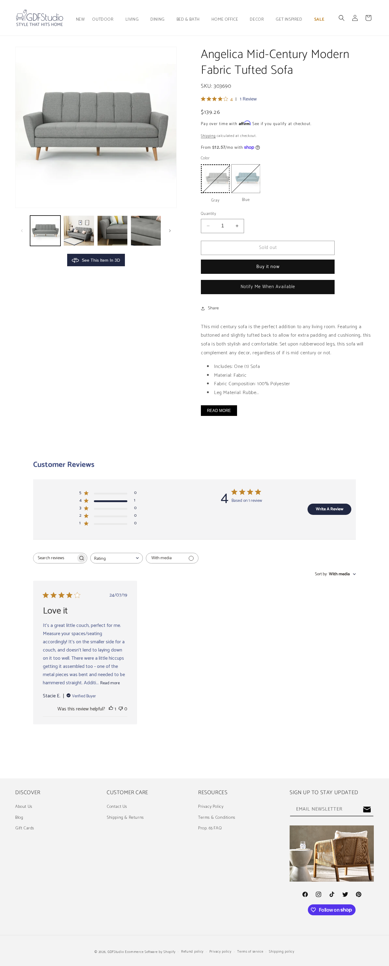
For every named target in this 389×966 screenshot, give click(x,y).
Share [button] (213, 308)
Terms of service (250, 951)
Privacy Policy (210, 806)
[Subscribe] (367, 809)
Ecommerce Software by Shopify (150, 952)
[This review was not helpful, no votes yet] (121, 709)
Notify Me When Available (268, 287)
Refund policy (192, 951)
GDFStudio (116, 952)
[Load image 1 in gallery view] (45, 231)
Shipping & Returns (125, 817)
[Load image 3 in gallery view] (112, 231)
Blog (19, 817)
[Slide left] (22, 230)
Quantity (208, 214)
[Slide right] (170, 230)
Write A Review (329, 509)
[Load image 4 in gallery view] (146, 231)
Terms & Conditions (216, 817)
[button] (105, 19)
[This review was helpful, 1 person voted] (111, 709)
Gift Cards (24, 828)
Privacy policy (220, 951)
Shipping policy (281, 951)
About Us (23, 806)
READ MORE (219, 410)
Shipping (208, 136)
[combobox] (116, 558)
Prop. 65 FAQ (210, 828)
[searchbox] (54, 558)
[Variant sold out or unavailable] (215, 178)
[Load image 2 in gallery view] (79, 231)
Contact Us (117, 806)
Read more (110, 683)
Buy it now (268, 266)
